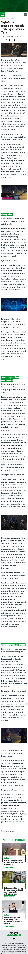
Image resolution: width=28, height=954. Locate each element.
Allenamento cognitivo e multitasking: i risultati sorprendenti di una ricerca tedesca (13, 920)
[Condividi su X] (6, 39)
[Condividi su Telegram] (14, 39)
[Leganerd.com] (2, 14)
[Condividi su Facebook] (2, 39)
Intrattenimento (10, 18)
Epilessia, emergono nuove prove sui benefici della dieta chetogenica (13, 862)
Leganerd (3, 18)
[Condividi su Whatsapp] (10, 39)
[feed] (14, 939)
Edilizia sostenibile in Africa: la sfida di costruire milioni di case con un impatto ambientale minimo (13, 891)
